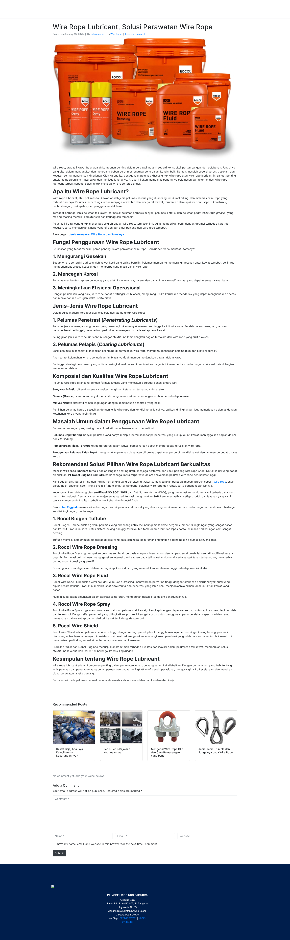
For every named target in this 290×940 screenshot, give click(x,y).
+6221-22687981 (127, 918)
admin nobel (97, 34)
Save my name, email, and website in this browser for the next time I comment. (107, 844)
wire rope (220, 481)
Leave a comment (135, 34)
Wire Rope (116, 34)
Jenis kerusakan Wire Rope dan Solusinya (96, 234)
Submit (59, 853)
